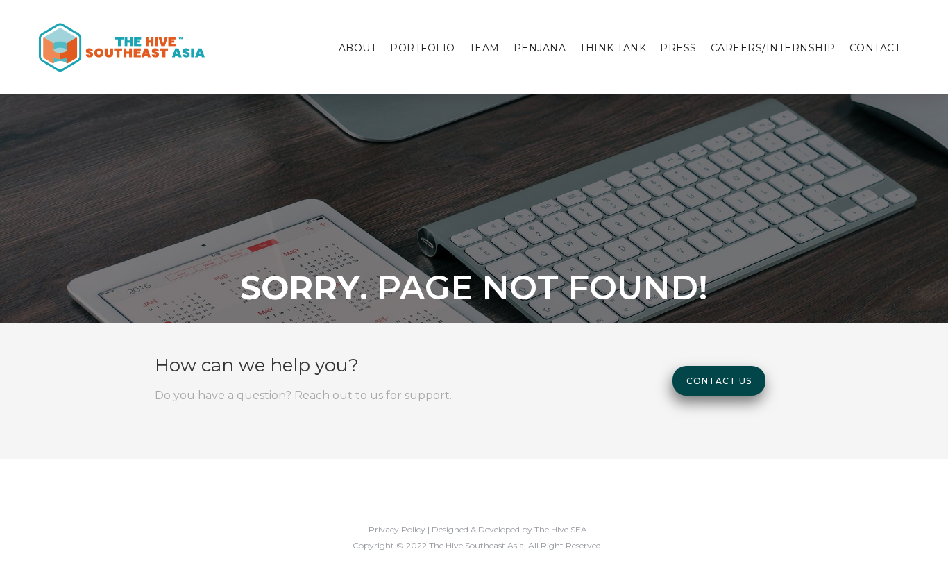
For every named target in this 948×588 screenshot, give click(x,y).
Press (678, 48)
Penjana (540, 48)
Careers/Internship (773, 48)
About (358, 48)
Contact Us (719, 381)
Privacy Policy (397, 529)
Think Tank (612, 48)
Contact (875, 48)
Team (484, 48)
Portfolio (422, 48)
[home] (121, 46)
